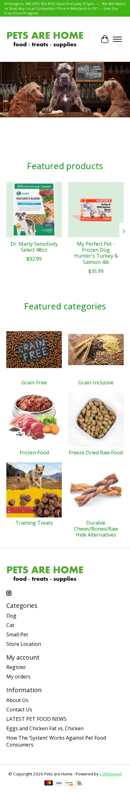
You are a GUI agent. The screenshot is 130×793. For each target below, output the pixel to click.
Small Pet (17, 634)
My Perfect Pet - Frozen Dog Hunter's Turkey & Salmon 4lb (96, 252)
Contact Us (19, 709)
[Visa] (59, 783)
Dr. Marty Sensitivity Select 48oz (34, 246)
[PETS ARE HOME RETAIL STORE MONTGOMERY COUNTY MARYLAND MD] (45, 39)
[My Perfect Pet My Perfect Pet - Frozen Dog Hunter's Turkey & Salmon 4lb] (96, 209)
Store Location (23, 643)
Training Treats (34, 522)
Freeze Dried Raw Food (96, 452)
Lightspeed (110, 774)
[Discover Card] (69, 783)
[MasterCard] (48, 783)
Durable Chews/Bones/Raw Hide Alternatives (96, 528)
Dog (11, 615)
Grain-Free (34, 382)
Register (16, 667)
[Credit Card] (79, 783)
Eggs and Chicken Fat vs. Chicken (45, 728)
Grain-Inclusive (96, 382)
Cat (10, 625)
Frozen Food (34, 452)
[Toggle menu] (117, 39)
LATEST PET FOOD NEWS (36, 718)
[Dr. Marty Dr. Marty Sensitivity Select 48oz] (34, 209)
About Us (17, 700)
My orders (18, 676)
